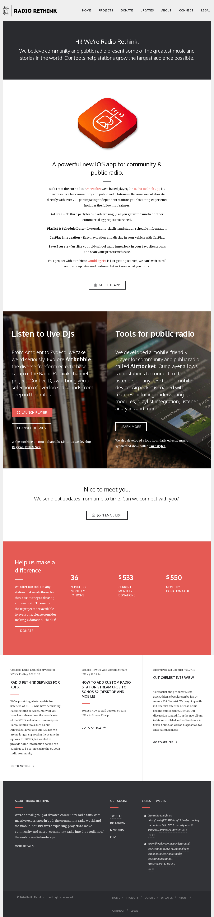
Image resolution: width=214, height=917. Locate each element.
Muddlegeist (97, 261)
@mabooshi (155, 853)
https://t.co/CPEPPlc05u (161, 863)
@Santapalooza (180, 848)
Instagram (118, 823)
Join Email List (109, 515)
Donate (127, 10)
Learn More (131, 426)
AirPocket (93, 189)
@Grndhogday (156, 843)
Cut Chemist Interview (173, 678)
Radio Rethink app (147, 189)
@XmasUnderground (177, 843)
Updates (147, 10)
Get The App (109, 285)
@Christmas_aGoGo (159, 848)
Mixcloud (117, 830)
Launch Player (34, 412)
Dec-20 (151, 869)
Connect (186, 10)
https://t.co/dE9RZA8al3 (173, 829)
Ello (113, 837)
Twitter (116, 815)
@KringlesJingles (172, 853)
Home (86, 10)
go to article (20, 766)
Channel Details (31, 428)
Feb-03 (151, 835)
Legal (205, 10)
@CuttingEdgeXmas (159, 858)
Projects (105, 10)
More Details (24, 846)
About (166, 10)
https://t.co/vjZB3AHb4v (161, 820)
